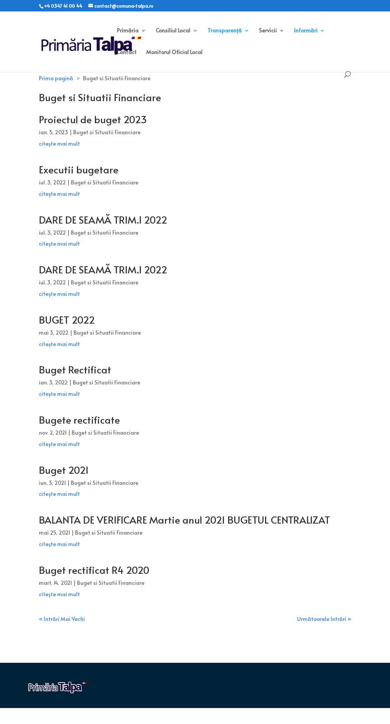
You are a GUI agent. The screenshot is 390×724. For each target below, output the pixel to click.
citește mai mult (59, 143)
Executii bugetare (78, 169)
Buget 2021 (64, 469)
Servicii (268, 31)
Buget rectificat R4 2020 (94, 569)
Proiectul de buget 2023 (93, 119)
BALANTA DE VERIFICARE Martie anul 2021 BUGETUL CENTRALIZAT (184, 519)
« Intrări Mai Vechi (62, 618)
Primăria (128, 31)
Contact (127, 52)
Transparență (225, 31)
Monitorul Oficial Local (174, 52)
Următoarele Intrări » (324, 618)
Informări (306, 31)
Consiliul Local (173, 31)
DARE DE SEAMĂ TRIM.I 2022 (103, 219)
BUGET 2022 (67, 319)
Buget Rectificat (75, 369)
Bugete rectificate (79, 419)
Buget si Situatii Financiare (107, 132)
